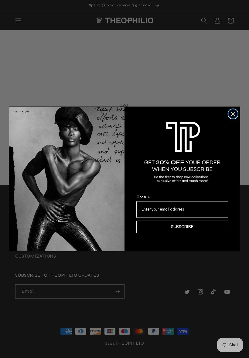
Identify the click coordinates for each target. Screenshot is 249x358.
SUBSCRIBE (182, 227)
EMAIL (143, 197)
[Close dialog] (233, 114)
